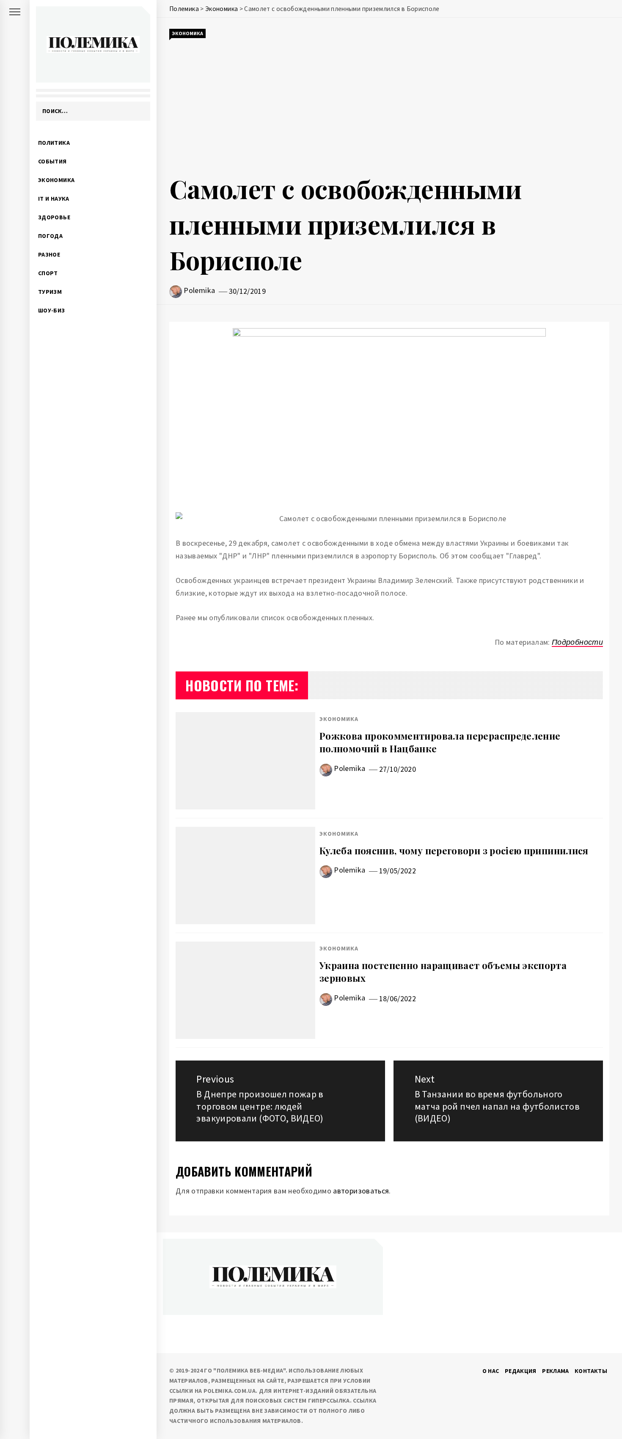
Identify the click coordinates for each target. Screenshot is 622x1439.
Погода (50, 236)
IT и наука (53, 198)
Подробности (577, 642)
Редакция (521, 1371)
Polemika (199, 290)
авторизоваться (361, 1191)
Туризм (50, 292)
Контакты (591, 1371)
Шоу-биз (51, 310)
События (52, 161)
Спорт (48, 273)
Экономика (56, 180)
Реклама (555, 1371)
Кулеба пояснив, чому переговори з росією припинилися (454, 850)
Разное (49, 254)
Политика (54, 142)
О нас (490, 1371)
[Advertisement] (389, 105)
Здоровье (54, 217)
